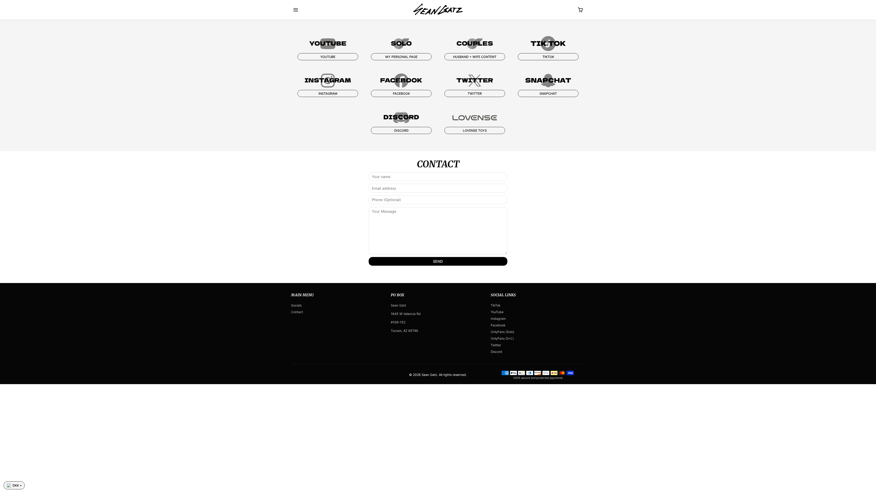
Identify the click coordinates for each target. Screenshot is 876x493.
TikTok (496, 305)
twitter (475, 93)
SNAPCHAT (548, 93)
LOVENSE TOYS (475, 130)
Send (438, 261)
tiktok (548, 57)
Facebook (401, 93)
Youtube (327, 57)
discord (401, 130)
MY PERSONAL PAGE (401, 57)
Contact (297, 312)
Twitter (496, 345)
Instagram (327, 93)
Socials (296, 305)
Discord (496, 352)
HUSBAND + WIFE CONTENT (474, 57)
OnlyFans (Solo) (502, 332)
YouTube (497, 312)
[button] (295, 9)
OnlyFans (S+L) (502, 338)
